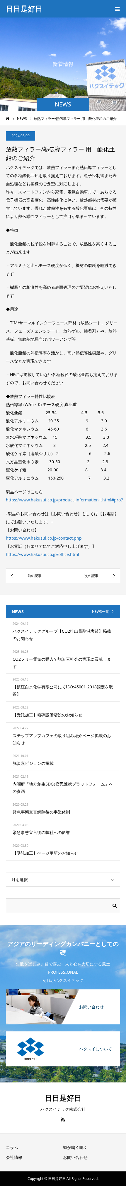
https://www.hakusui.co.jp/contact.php (44, 538)
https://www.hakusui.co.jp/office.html (42, 554)
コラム (12, 1147)
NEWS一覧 (100, 611)
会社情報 (14, 1157)
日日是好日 (24, 8)
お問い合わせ (75, 1157)
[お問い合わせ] (63, 989)
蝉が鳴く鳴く (75, 1147)
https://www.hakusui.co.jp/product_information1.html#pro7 (64, 500)
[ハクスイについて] (63, 1031)
